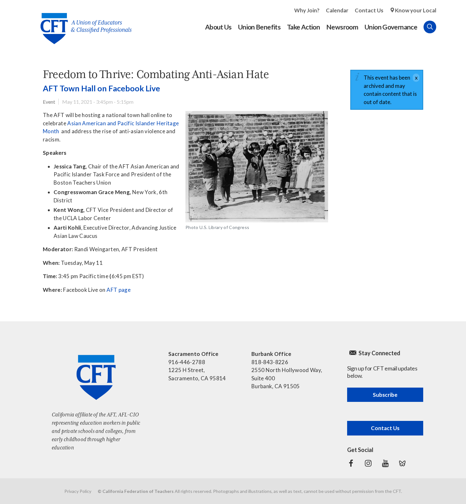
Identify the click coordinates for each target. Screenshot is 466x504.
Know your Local (415, 10)
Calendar (337, 10)
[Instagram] (368, 463)
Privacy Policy (77, 491)
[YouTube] (385, 463)
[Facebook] (351, 463)
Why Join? (307, 10)
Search (430, 27)
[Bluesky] (402, 463)
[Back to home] (83, 23)
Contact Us (369, 10)
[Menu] (442, 27)
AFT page (119, 289)
